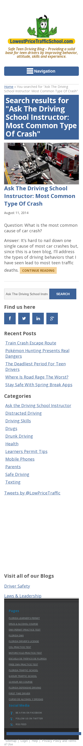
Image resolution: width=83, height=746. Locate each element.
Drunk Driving (19, 436)
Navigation (44, 71)
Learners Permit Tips (26, 451)
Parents (13, 466)
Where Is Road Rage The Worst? (36, 377)
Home (8, 86)
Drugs (11, 428)
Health (11, 443)
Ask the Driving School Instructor (38, 405)
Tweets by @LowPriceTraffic (32, 493)
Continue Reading (38, 270)
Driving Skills (18, 421)
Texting (13, 482)
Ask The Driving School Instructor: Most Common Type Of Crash (39, 195)
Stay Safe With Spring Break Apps (38, 384)
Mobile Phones (20, 459)
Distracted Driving (23, 413)
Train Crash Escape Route (30, 343)
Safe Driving (17, 474)
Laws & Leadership (23, 596)
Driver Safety (17, 586)
